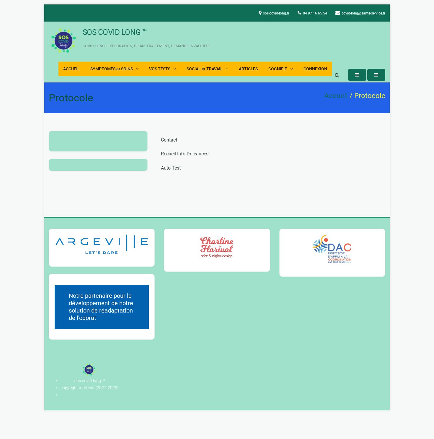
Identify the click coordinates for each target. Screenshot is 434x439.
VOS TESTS (159, 68)
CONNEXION (315, 68)
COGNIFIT (277, 68)
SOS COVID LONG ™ (115, 32)
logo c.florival (89, 394)
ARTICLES (248, 68)
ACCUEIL (71, 68)
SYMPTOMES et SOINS (111, 68)
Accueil (336, 96)
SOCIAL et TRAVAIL (205, 68)
